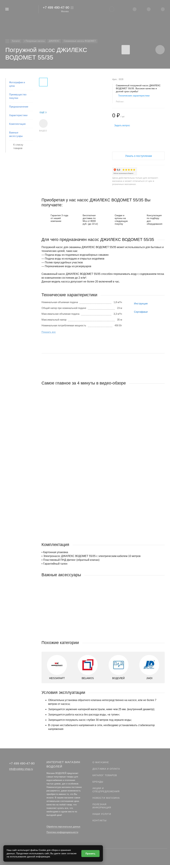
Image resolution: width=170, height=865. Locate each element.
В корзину (72, 633)
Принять (90, 853)
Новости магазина (106, 798)
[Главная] (7, 41)
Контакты (99, 820)
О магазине (100, 762)
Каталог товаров (104, 775)
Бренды (97, 781)
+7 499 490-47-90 (56, 7)
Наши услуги (101, 814)
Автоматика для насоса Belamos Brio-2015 (66, 614)
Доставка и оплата (106, 768)
